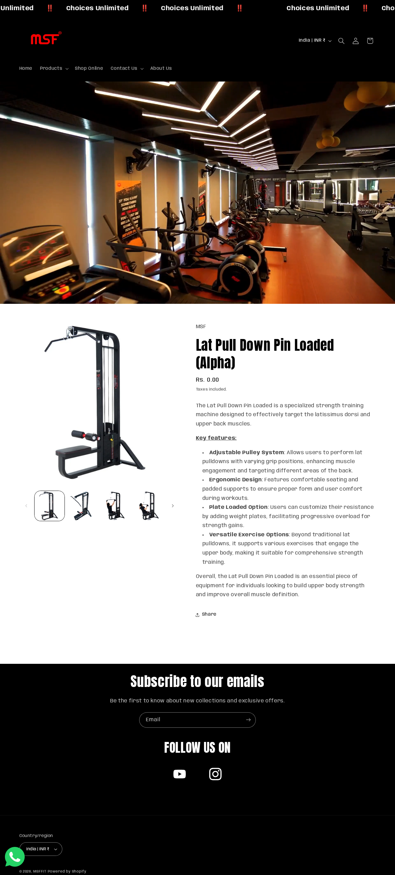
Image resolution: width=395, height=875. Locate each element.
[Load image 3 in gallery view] (116, 506)
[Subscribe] (248, 719)
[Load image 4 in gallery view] (149, 506)
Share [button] (209, 614)
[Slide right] (173, 506)
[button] (53, 68)
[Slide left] (26, 506)
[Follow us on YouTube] (179, 774)
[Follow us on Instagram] (215, 774)
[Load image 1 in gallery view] (49, 506)
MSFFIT (39, 871)
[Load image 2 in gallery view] (83, 506)
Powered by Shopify (67, 871)
